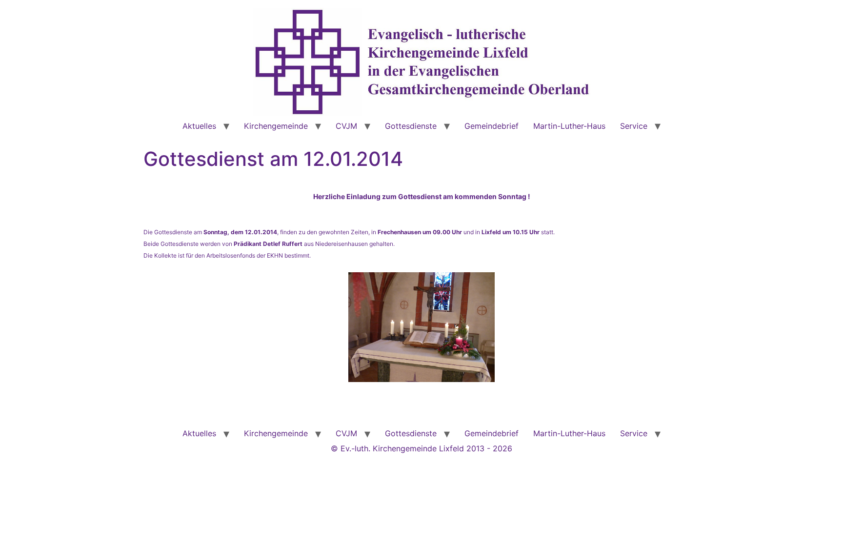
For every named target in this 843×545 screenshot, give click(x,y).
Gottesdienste (411, 126)
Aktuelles (199, 126)
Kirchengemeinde (276, 126)
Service (633, 126)
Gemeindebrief (491, 126)
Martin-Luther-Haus (569, 126)
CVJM (346, 126)
